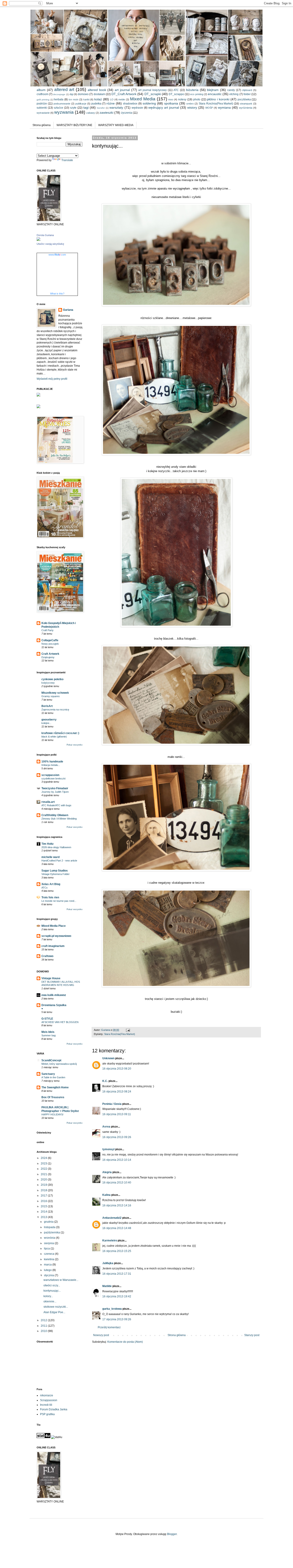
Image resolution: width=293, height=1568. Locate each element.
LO (112, 99)
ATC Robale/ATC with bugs (56, 805)
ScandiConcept (51, 1060)
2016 (44, 1201)
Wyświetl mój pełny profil (52, 378)
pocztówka (244, 99)
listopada (50, 1227)
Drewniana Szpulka (53, 1005)
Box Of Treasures (52, 1097)
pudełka (96, 103)
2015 (44, 1206)
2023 (44, 1163)
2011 (44, 1325)
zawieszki (106, 112)
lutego (48, 1270)
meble (121, 99)
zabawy (90, 112)
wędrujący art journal (163, 107)
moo (170, 99)
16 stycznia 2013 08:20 (116, 1068)
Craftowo (47, 956)
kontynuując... (52, 1290)
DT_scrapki (152, 94)
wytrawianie (43, 112)
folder (247, 94)
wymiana (224, 107)
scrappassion (50, 775)
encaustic (215, 94)
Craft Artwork (50, 653)
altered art (64, 89)
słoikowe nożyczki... (55, 1306)
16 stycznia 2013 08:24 (116, 1091)
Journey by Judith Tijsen (55, 791)
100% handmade (52, 761)
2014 (44, 1211)
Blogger (172, 1534)
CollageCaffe (49, 640)
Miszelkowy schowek (55, 692)
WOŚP (209, 107)
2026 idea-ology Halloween (56, 847)
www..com (57, 254)
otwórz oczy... (51, 1285)
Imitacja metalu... (50, 765)
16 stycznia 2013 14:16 (116, 1205)
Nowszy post (101, 1335)
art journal (122, 90)
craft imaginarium (53, 946)
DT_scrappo (176, 94)
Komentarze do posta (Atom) (125, 1341)
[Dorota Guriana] (38, 240)
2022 (44, 1168)
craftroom (42, 94)
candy (231, 90)
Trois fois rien (50, 897)
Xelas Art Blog (50, 884)
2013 (44, 1217)
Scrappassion (48, 1400)
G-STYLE (47, 1018)
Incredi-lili (46, 1404)
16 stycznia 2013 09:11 (116, 1114)
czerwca (49, 1253)
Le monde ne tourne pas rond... (58, 901)
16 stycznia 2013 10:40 (116, 1182)
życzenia (126, 112)
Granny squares (50, 696)
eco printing (196, 94)
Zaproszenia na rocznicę (55, 709)
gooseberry (49, 719)
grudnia (49, 1221)
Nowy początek (50, 643)
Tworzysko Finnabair (54, 788)
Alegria (107, 1172)
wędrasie (137, 107)
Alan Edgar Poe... (54, 1312)
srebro (190, 103)
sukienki (42, 107)
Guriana (68, 309)
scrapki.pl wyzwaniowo (56, 936)
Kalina (106, 1195)
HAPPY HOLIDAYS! (52, 1114)
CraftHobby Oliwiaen (54, 815)
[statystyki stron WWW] (43, 1437)
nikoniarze (46, 1395)
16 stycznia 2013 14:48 (116, 1228)
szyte (73, 107)
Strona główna (42, 125)
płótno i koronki (218, 99)
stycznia (49, 1275)
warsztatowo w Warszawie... (60, 1280)
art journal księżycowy (152, 90)
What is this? (57, 293)
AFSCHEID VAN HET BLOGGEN (60, 1022)
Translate (67, 160)
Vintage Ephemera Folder (55, 874)
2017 (44, 1195)
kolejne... (46, 723)
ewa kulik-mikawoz (53, 995)
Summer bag (48, 1035)
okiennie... (49, 1301)
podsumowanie (62, 103)
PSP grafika (47, 1414)
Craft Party (47, 630)
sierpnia (49, 1243)
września (50, 1237)
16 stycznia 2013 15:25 (116, 1251)
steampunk (246, 103)
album (41, 90)
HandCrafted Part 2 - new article (59, 860)
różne (110, 103)
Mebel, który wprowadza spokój (59, 1063)
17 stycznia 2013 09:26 (116, 1319)
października (52, 1232)
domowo (83, 94)
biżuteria (192, 90)
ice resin (73, 99)
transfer (101, 108)
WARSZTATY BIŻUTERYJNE (74, 125)
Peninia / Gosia (112, 1104)
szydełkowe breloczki (53, 778)
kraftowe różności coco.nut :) (60, 733)
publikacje (80, 103)
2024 (44, 1158)
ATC (176, 90)
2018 (44, 1190)
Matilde (107, 1286)
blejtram (213, 90)
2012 (44, 1320)
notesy (182, 99)
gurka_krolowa (112, 1308)
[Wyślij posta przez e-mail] (128, 1030)
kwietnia (49, 1259)
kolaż (98, 99)
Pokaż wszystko (74, 745)
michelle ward (50, 857)
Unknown (108, 1058)
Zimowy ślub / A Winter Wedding (59, 818)
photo (196, 99)
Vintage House (50, 978)
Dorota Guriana (45, 235)
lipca (47, 1248)
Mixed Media (142, 98)
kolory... (48, 1296)
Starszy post (251, 1335)
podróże (42, 103)
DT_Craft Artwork (123, 94)
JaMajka (107, 1263)
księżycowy (48, 682)
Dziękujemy (47, 657)
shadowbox (130, 103)
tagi (86, 107)
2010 (44, 1331)
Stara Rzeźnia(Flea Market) (216, 103)
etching (234, 94)
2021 (44, 1174)
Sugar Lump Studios (54, 870)
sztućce (58, 107)
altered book (97, 90)
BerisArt (47, 706)
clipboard (247, 90)
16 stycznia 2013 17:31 (116, 1273)
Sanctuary (48, 1074)
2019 (44, 1184)
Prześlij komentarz (109, 1327)
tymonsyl (108, 1149)
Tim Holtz (47, 843)
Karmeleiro (109, 1240)
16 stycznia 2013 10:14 (116, 1159)
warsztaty (116, 107)
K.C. (105, 1081)
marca (48, 1264)
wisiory (192, 107)
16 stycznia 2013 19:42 (116, 1296)
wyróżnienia (245, 107)
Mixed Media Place (53, 925)
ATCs (44, 887)
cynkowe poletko (52, 679)
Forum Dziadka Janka (53, 1409)
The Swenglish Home (55, 1087)
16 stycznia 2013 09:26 (116, 1137)
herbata (58, 99)
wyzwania (64, 112)
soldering (149, 103)
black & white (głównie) (54, 736)
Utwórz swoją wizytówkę (50, 243)
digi (71, 94)
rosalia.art (48, 801)
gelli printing (43, 99)
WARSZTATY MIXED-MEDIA (115, 125)
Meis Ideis (47, 1032)
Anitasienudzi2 (112, 1217)
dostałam (99, 94)
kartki (86, 99)
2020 (44, 1179)
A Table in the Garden (53, 1077)
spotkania (171, 103)
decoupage (59, 94)
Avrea (106, 1126)
